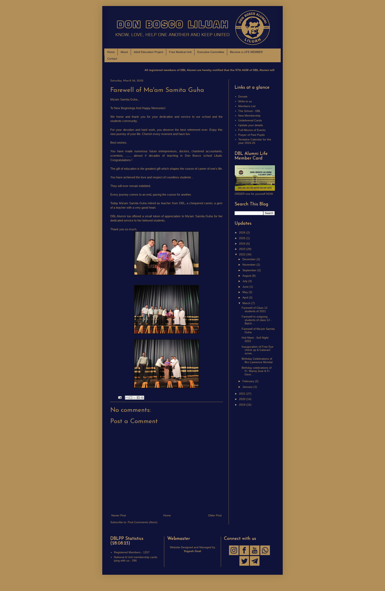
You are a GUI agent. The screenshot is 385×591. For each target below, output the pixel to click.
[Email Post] (120, 397)
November (249, 264)
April (245, 297)
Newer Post (118, 515)
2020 (242, 399)
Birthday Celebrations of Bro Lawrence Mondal (257, 360)
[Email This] (127, 398)
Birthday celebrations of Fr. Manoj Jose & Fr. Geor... (257, 371)
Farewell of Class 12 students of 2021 (254, 309)
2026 (242, 232)
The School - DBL (249, 111)
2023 (242, 249)
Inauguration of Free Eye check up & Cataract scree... (257, 350)
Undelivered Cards (250, 120)
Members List (246, 106)
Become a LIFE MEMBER (246, 52)
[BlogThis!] (131, 398)
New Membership (249, 115)
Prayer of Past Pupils (251, 134)
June (245, 286)
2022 (242, 254)
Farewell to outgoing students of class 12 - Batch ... (257, 320)
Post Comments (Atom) (142, 522)
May (245, 292)
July (245, 281)
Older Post (215, 515)
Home (111, 52)
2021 (242, 393)
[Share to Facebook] (138, 398)
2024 (242, 243)
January (247, 386)
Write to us (245, 101)
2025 (242, 238)
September (249, 270)
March (246, 303)
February (248, 381)
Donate (242, 96)
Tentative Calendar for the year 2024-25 (254, 141)
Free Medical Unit (180, 52)
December (249, 259)
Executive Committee (210, 52)
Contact (112, 58)
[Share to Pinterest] (142, 398)
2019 (242, 404)
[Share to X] (135, 398)
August (247, 275)
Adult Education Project (148, 52)
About (124, 52)
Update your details (250, 125)
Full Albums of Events (251, 130)
